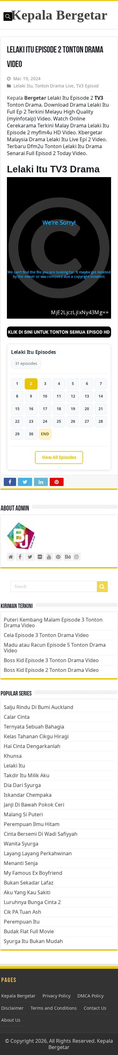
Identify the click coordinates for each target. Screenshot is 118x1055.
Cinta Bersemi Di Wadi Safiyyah (40, 833)
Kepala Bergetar (59, 15)
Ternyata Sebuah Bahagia (34, 726)
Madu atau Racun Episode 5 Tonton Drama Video (55, 647)
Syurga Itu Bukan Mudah (33, 941)
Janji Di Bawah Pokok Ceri (34, 804)
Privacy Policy (56, 996)
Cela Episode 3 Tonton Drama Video (46, 635)
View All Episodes (59, 457)
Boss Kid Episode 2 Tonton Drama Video (51, 670)
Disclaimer (12, 1008)
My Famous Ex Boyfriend (33, 872)
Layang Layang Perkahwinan (38, 853)
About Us (10, 1020)
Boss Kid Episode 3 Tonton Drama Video (51, 660)
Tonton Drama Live (54, 86)
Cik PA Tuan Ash (22, 911)
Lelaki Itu (23, 86)
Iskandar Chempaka (28, 794)
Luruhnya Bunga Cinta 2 (32, 902)
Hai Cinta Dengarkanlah (32, 746)
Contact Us (95, 1008)
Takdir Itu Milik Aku (26, 775)
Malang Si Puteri (23, 814)
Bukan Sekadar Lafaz (28, 882)
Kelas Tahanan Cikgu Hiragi (36, 736)
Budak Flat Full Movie (29, 931)
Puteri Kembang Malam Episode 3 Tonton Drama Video (53, 622)
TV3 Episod (87, 86)
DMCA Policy (90, 996)
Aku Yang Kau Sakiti (27, 892)
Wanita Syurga (21, 843)
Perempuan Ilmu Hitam (31, 824)
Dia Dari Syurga (22, 785)
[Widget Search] (102, 586)
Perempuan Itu (22, 921)
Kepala (26, 97)
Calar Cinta (17, 716)
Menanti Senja (21, 863)
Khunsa (13, 755)
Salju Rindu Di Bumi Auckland (38, 707)
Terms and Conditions (54, 1008)
